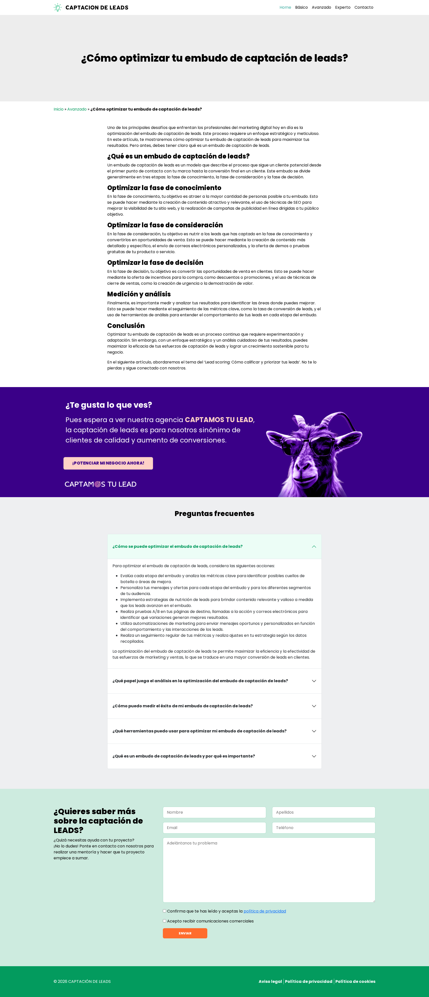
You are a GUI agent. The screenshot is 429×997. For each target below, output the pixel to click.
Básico (301, 7)
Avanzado (321, 7)
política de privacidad (265, 911)
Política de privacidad (308, 981)
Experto (343, 7)
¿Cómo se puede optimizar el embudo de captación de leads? (177, 546)
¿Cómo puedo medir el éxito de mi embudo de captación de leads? (182, 706)
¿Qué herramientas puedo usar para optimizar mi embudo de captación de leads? (199, 731)
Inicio (59, 109)
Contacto (364, 7)
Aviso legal (270, 981)
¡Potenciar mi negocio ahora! (108, 463)
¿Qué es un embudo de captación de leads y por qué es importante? (183, 756)
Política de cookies (355, 981)
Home (285, 7)
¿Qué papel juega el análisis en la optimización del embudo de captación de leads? (200, 681)
